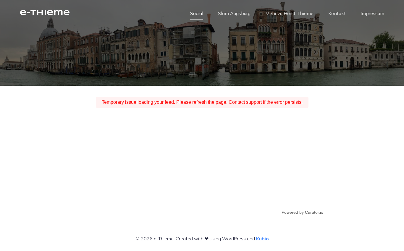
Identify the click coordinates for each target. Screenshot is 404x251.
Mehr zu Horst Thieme (289, 13)
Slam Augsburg (234, 13)
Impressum (372, 13)
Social (196, 13)
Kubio (262, 239)
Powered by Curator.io (302, 212)
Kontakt (337, 13)
